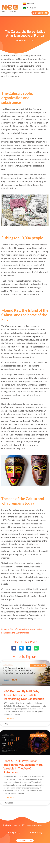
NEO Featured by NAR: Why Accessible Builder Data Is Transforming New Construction (23, 695)
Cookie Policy (36, 832)
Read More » (8, 719)
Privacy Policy (14, 832)
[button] (13, 648)
